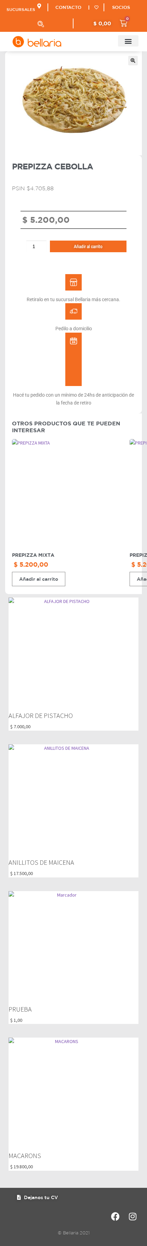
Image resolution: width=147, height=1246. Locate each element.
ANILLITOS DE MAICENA (41, 862)
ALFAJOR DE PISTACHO (41, 715)
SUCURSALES (20, 9)
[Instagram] (132, 1216)
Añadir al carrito (88, 246)
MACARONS (25, 1155)
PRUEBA (20, 1009)
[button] (128, 41)
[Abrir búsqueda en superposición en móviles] (40, 24)
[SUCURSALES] (39, 6)
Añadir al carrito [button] (38, 579)
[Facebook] (115, 1216)
